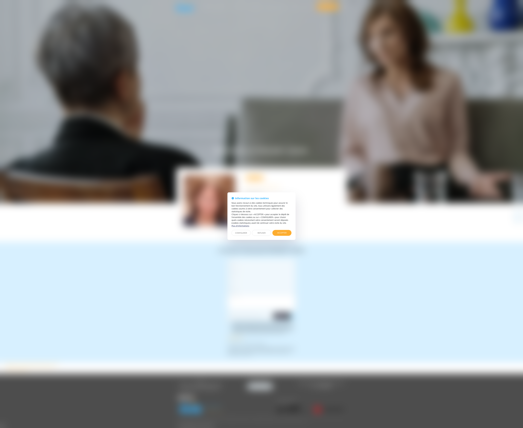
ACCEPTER (282, 232)
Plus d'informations (240, 225)
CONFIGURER (241, 233)
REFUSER (262, 233)
